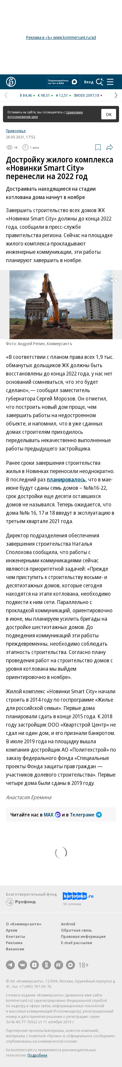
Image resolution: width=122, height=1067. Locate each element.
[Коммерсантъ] (11, 82)
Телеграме (82, 815)
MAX (48, 815)
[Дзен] (34, 964)
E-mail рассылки (76, 942)
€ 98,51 (44, 95)
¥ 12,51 (62, 95)
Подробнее (37, 1055)
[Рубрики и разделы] (110, 81)
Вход (89, 82)
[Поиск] (99, 81)
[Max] (70, 964)
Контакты (15, 936)
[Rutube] (58, 964)
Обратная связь (76, 930)
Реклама (14, 942)
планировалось (66, 479)
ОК (109, 114)
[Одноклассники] (46, 964)
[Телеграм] (10, 964)
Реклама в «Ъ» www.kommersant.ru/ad (61, 37)
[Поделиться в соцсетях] (109, 147)
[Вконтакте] (22, 964)
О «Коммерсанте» (23, 924)
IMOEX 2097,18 (86, 95)
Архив (11, 930)
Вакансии (15, 949)
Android (68, 924)
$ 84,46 (26, 95)
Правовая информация (83, 936)
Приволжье (16, 130)
